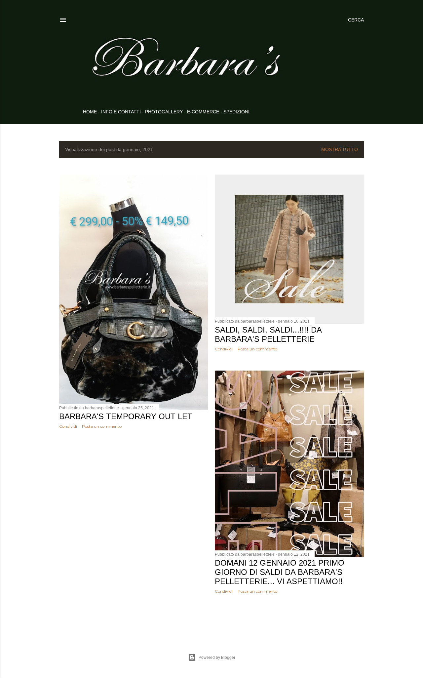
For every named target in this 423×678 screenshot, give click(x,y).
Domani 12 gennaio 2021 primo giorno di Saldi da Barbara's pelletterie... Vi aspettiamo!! (279, 572)
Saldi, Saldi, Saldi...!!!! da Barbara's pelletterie (268, 334)
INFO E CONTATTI (121, 111)
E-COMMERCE (203, 111)
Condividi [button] (68, 426)
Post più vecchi (344, 617)
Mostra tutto (339, 149)
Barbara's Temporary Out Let (125, 416)
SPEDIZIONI (236, 111)
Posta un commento (102, 426)
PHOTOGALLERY (164, 111)
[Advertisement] (133, 491)
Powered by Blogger (217, 657)
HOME (90, 111)
